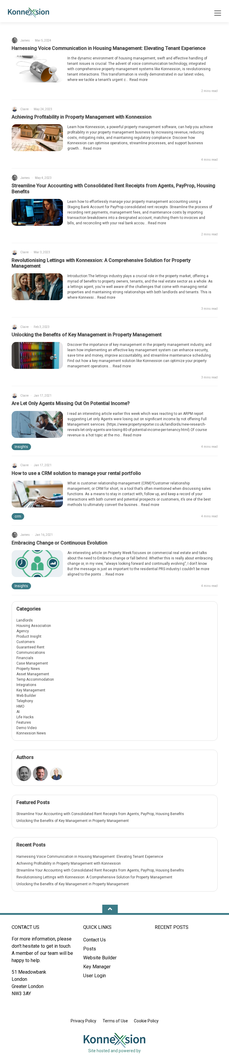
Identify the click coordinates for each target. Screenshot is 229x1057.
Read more (138, 80)
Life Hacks (25, 717)
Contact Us (94, 940)
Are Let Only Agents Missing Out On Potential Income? (71, 403)
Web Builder (26, 696)
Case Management (32, 663)
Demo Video (26, 728)
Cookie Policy (146, 1020)
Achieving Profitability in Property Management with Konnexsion (81, 117)
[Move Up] (110, 909)
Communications (30, 653)
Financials (24, 658)
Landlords (24, 620)
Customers (25, 642)
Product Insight (28, 636)
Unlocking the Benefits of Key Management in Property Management (87, 334)
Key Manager (97, 966)
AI (18, 712)
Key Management (30, 690)
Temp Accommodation (35, 679)
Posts (89, 949)
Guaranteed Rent (30, 647)
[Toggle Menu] (217, 14)
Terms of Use (115, 1020)
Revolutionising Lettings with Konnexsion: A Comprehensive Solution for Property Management (94, 877)
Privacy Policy (83, 1020)
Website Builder (100, 958)
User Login (94, 975)
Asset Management (32, 674)
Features (23, 722)
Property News (28, 669)
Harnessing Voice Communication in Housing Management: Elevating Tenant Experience (108, 48)
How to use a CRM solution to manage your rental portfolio (76, 473)
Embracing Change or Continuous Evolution (59, 543)
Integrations (26, 685)
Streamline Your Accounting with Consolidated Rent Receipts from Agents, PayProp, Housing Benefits (100, 814)
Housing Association (33, 626)
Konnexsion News (31, 733)
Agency (22, 631)
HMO (20, 706)
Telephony (24, 701)
